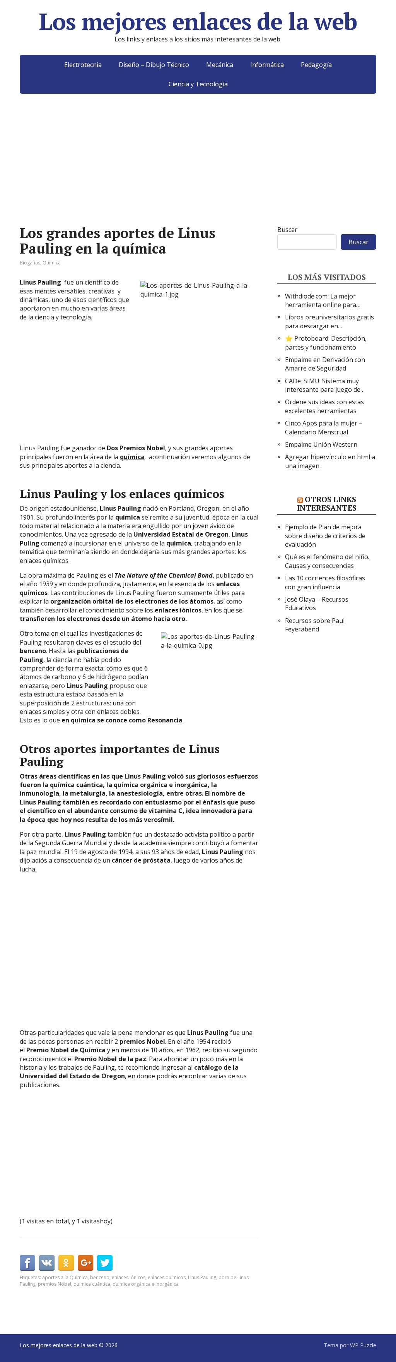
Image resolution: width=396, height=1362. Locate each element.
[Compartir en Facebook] (27, 1263)
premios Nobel (54, 1284)
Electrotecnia (83, 64)
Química (52, 262)
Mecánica (219, 64)
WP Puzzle (363, 1345)
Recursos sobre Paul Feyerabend (315, 624)
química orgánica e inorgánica (146, 1284)
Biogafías (30, 262)
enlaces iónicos (128, 1277)
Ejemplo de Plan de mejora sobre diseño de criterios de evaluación (325, 536)
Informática (267, 64)
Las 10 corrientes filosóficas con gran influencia (325, 582)
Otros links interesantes (327, 503)
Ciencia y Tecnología (198, 84)
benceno (99, 1277)
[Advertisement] (198, 171)
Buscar (287, 229)
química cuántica (91, 1284)
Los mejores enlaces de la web (198, 21)
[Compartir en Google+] (85, 1263)
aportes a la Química (65, 1277)
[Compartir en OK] (66, 1263)
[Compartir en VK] (47, 1263)
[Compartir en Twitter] (105, 1263)
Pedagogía (316, 64)
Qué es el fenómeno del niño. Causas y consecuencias (327, 561)
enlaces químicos (167, 1277)
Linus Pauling (202, 1277)
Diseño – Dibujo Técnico (154, 64)
